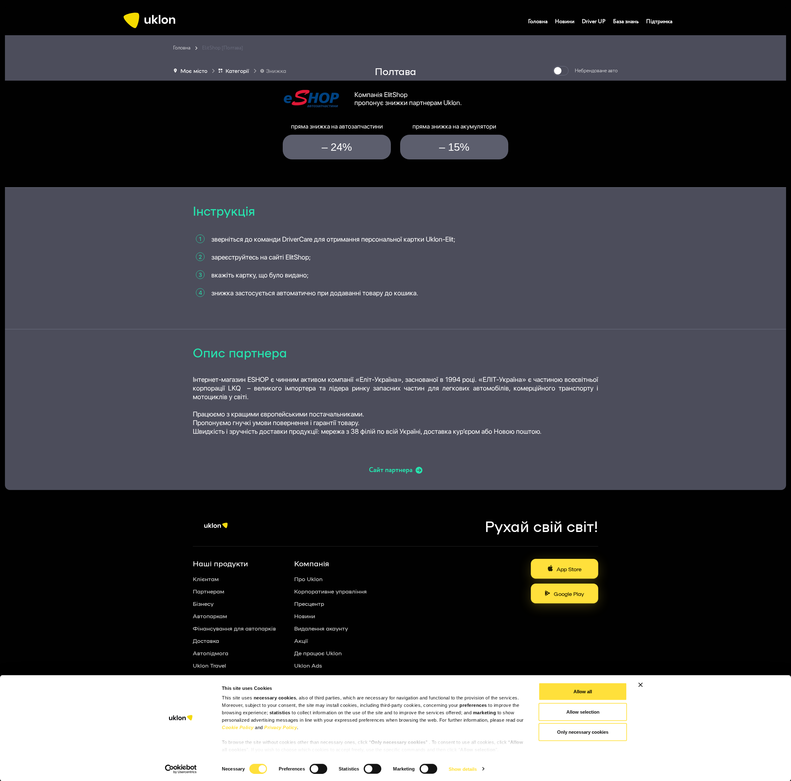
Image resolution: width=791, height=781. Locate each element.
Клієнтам (206, 578)
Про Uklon (308, 578)
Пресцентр (309, 603)
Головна (538, 22)
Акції (301, 640)
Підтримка (659, 22)
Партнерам (208, 591)
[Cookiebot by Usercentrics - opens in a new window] (181, 769)
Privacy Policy (280, 727)
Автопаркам (210, 615)
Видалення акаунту (321, 628)
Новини (564, 22)
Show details (463, 768)
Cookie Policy (238, 727)
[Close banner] (640, 685)
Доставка (206, 640)
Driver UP (594, 22)
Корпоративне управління (330, 591)
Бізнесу (203, 603)
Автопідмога (210, 652)
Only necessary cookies (582, 732)
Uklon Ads (308, 665)
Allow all (582, 691)
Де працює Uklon (318, 652)
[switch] (318, 769)
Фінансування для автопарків (234, 628)
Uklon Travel (209, 665)
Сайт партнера (390, 470)
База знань (626, 22)
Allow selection (582, 711)
